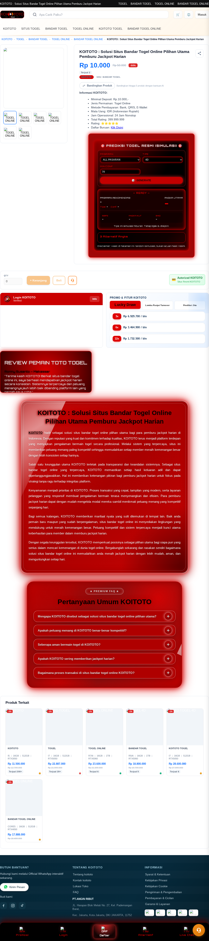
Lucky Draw (125, 305)
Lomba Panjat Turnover (157, 305)
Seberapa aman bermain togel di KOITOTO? (69, 644)
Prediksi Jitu (190, 305)
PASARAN (106, 154)
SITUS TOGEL (30, 28)
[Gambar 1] (10, 117)
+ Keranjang (38, 280)
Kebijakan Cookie (156, 886)
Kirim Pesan (17, 887)
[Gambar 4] (54, 117)
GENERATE (141, 180)
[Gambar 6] (24, 132)
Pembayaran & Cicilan (159, 898)
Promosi (22, 935)
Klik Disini (117, 127)
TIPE (145, 154)
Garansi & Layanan (157, 904)
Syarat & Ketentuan (157, 874)
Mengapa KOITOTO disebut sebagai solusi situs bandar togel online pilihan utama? (97, 616)
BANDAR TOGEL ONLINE (193, 3)
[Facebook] (3, 905)
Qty (6, 275)
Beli (59, 280)
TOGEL (122, 3)
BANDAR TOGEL (141, 3)
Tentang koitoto (83, 874)
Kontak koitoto (82, 880)
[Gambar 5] (10, 132)
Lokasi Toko (80, 886)
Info (94, 299)
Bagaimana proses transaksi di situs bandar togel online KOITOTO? (86, 673)
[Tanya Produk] (72, 280)
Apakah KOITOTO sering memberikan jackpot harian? (76, 658)
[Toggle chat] (199, 930)
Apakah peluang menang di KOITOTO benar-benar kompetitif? (82, 630)
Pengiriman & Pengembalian (163, 892)
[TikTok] (22, 905)
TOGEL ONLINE (164, 3)
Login (63, 935)
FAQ (76, 892)
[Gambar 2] (24, 117)
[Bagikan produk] (199, 53)
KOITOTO (9, 28)
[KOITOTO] (12, 14)
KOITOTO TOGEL (110, 28)
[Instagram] (12, 905)
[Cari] (35, 14)
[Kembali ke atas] (200, 920)
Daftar (105, 935)
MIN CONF (106, 166)
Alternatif (145, 935)
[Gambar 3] (39, 117)
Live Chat (187, 935)
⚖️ (188, 14)
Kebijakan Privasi (156, 880)
